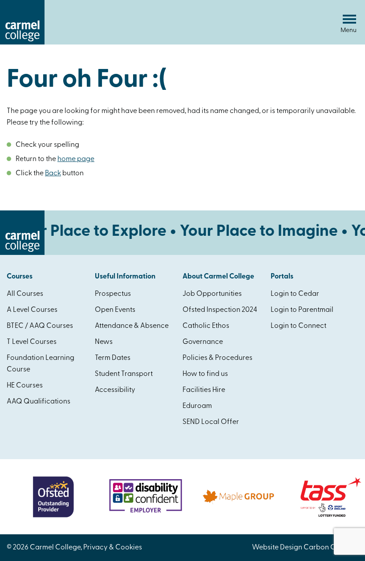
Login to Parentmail (302, 310)
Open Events (115, 310)
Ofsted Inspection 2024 (219, 310)
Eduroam (197, 406)
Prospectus (113, 294)
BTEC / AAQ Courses (40, 326)
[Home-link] (22, 42)
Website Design (277, 547)
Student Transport (124, 374)
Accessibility (115, 390)
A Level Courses (32, 310)
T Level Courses (32, 342)
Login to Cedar (295, 294)
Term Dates (112, 358)
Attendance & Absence (132, 326)
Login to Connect (298, 326)
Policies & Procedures (217, 358)
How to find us (205, 374)
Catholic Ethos (205, 326)
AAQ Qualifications (38, 401)
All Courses (25, 294)
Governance (202, 342)
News (104, 342)
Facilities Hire (203, 390)
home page (75, 159)
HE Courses (25, 385)
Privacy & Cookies (112, 547)
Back (53, 173)
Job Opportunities (212, 294)
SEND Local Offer (210, 422)
